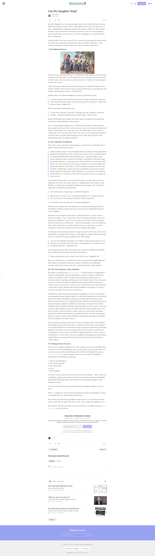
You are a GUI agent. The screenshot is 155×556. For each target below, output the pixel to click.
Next (101, 449)
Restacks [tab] (58, 461)
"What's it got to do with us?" (59, 497)
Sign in (150, 3)
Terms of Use (85, 430)
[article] (77, 489)
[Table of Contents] (2, 278)
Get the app (85, 548)
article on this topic (54, 354)
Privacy (76, 544)
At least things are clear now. (56, 488)
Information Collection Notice (77, 432)
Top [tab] (50, 481)
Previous (54, 449)
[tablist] (55, 461)
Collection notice (88, 544)
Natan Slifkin (55, 14)
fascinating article (75, 272)
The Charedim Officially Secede (60, 486)
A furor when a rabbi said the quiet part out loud (61, 499)
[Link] (46, 49)
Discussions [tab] (60, 481)
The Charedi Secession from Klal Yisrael (63, 509)
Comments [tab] (52, 461)
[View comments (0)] (55, 20)
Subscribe (142, 3)
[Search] (131, 3)
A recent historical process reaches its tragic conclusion (63, 511)
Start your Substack (73, 548)
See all (51, 519)
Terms (81, 544)
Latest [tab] (54, 481)
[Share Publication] (135, 3)
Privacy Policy (89, 432)
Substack (69, 552)
